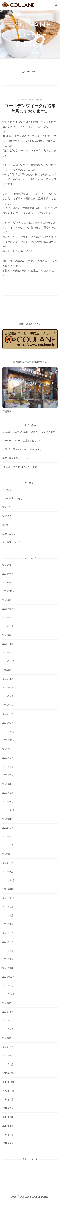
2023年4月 (7, 784)
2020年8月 (8, 1011)
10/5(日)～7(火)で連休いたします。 (20, 466)
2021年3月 (7, 950)
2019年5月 (7, 1134)
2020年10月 (8, 994)
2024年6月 (8, 696)
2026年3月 (8, 582)
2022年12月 (8, 801)
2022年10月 (8, 819)
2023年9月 (7, 749)
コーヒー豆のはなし (12, 498)
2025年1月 (7, 643)
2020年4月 (8, 1046)
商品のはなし (9, 507)
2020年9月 (8, 1003)
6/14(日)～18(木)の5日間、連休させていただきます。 (30, 431)
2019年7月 (7, 1117)
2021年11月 (8, 889)
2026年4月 (8, 573)
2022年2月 (7, 862)
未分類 (5, 524)
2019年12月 (8, 1073)
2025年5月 (8, 626)
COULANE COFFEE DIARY (30, 34)
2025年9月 (8, 600)
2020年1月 (7, 1064)
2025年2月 (7, 635)
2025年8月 (8, 608)
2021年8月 (7, 915)
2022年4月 (8, 845)
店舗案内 (6, 411)
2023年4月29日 (26, 99)
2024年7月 (8, 687)
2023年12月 (8, 731)
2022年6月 (8, 836)
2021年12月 (8, 880)
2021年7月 (7, 924)
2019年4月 (7, 1143)
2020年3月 (8, 1055)
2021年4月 (7, 941)
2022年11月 (8, 810)
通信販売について (11, 542)
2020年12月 (8, 976)
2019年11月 (8, 1081)
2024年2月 (8, 722)
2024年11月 (8, 661)
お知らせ (38, 99)
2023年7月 (7, 766)
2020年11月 (8, 985)
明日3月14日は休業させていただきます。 (23, 449)
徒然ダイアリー (10, 516)
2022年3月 (7, 854)
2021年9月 (7, 906)
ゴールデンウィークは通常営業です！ (21, 440)
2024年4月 (8, 705)
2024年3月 (8, 714)
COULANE (18, 4)
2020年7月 (8, 1020)
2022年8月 (8, 827)
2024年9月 (8, 670)
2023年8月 (7, 757)
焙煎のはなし (9, 533)
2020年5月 (8, 1038)
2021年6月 (7, 933)
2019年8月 (7, 1108)
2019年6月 (7, 1125)
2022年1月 (7, 871)
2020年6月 (8, 1029)
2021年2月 (7, 959)
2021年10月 (8, 897)
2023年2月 (7, 792)
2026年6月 (8, 565)
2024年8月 (8, 678)
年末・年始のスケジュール (15, 458)
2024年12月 (8, 652)
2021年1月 (7, 968)
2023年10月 (8, 740)
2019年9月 (7, 1099)
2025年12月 (8, 591)
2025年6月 (8, 617)
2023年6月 (7, 775)
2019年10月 (8, 1090)
